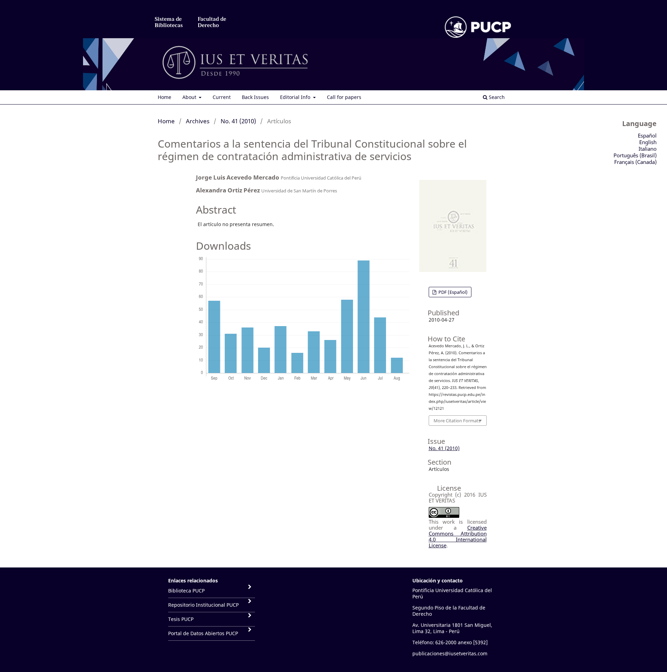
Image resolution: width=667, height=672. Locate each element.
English (648, 142)
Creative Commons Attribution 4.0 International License (458, 536)
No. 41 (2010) (238, 121)
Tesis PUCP (180, 619)
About (190, 97)
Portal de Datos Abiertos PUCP (203, 633)
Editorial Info (296, 97)
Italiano (648, 148)
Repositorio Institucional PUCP (203, 605)
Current (222, 97)
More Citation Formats (457, 420)
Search (496, 97)
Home (164, 97)
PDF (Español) (452, 292)
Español (647, 135)
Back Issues (255, 97)
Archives (197, 121)
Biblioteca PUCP (186, 590)
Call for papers (344, 97)
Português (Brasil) (635, 155)
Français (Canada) (635, 161)
